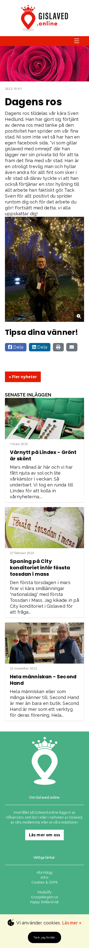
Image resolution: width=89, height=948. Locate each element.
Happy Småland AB (44, 902)
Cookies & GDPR (44, 882)
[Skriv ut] (58, 347)
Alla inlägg (44, 872)
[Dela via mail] (71, 347)
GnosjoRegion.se (44, 897)
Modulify (44, 892)
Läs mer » (71, 922)
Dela (17, 347)
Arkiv (44, 877)
